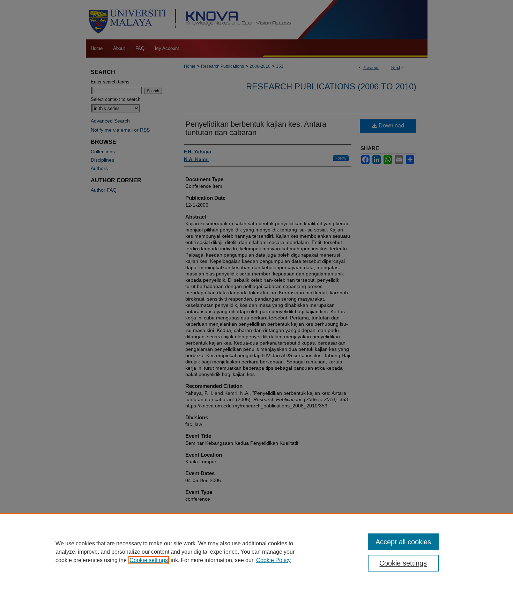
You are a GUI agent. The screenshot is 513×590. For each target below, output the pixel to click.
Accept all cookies (403, 542)
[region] (256, 551)
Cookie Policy (273, 560)
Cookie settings (148, 560)
